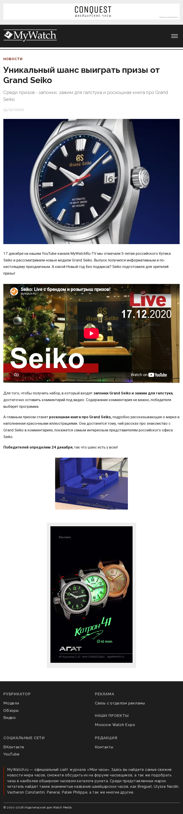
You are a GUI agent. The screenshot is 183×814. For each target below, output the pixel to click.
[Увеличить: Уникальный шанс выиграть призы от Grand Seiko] (91, 181)
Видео (9, 717)
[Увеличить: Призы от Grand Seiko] (91, 484)
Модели (11, 703)
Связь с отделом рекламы (120, 703)
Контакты (104, 747)
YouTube (11, 754)
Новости (13, 59)
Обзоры (11, 710)
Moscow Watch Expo (115, 724)
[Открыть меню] (174, 36)
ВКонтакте (13, 747)
